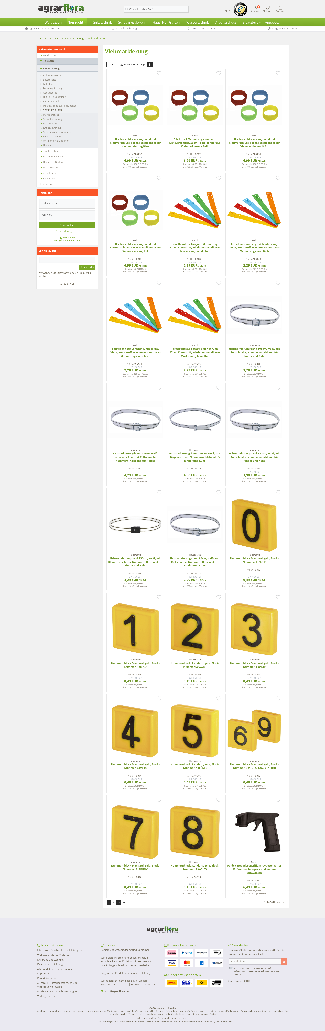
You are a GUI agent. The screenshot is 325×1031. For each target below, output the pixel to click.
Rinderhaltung (51, 68)
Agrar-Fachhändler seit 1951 (45, 28)
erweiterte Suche (67, 284)
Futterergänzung (52, 88)
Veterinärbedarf (52, 136)
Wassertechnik (197, 22)
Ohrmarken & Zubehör (56, 140)
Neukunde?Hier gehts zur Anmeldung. (67, 239)
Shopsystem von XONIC (239, 981)
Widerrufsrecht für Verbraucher (55, 955)
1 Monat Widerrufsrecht (204, 28)
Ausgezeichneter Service (286, 28)
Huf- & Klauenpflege (54, 96)
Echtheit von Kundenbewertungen (57, 991)
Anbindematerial (52, 75)
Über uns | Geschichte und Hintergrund (60, 950)
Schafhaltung (50, 123)
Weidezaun (53, 22)
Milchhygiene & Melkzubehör (59, 105)
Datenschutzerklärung (50, 964)
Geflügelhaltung (52, 127)
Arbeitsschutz (225, 22)
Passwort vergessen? (67, 231)
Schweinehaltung (53, 119)
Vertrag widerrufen (48, 996)
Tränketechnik (101, 22)
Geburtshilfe (50, 92)
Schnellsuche (87, 266)
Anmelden (69, 225)
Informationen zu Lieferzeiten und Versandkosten (155, 1021)
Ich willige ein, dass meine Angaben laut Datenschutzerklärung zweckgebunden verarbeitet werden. (257, 970)
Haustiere (48, 145)
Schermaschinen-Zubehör (57, 132)
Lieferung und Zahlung (50, 959)
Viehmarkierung (52, 109)
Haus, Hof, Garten (166, 22)
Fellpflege (48, 84)
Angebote (272, 22)
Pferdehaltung (51, 114)
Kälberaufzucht (51, 101)
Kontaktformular (47, 978)
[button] (150, 64)
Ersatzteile (250, 22)
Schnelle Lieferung (126, 28)
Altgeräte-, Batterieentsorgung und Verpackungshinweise (57, 984)
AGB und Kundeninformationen (55, 969)
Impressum (43, 973)
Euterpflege (49, 79)
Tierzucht (75, 22)
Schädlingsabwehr (132, 22)
